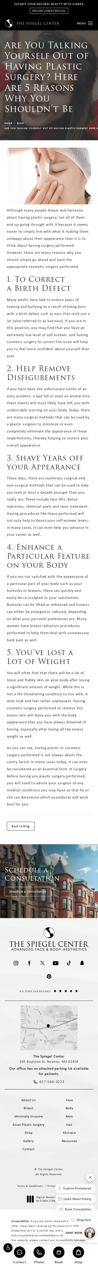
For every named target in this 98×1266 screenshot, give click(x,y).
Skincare (69, 1132)
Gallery (28, 1141)
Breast (29, 1108)
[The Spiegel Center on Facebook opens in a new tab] (29, 963)
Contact (19, 1262)
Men (69, 1116)
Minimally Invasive (28, 1116)
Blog (20, 123)
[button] (8, 1247)
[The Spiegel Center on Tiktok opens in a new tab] (68, 963)
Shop (78, 1262)
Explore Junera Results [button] (49, 11)
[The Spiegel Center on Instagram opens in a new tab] (15, 963)
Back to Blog (21, 826)
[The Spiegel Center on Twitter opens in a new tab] (42, 963)
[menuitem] (15, 963)
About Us (28, 1100)
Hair (69, 1124)
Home (9, 123)
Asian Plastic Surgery (28, 1124)
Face (69, 1100)
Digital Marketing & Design (53, 1199)
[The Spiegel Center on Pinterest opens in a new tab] (49, 976)
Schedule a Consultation (27, 891)
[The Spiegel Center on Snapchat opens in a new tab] (82, 963)
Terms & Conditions (30, 1186)
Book (59, 1262)
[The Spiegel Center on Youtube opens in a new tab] (55, 963)
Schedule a (32, 874)
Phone (39, 1262)
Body (69, 1108)
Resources (69, 1141)
